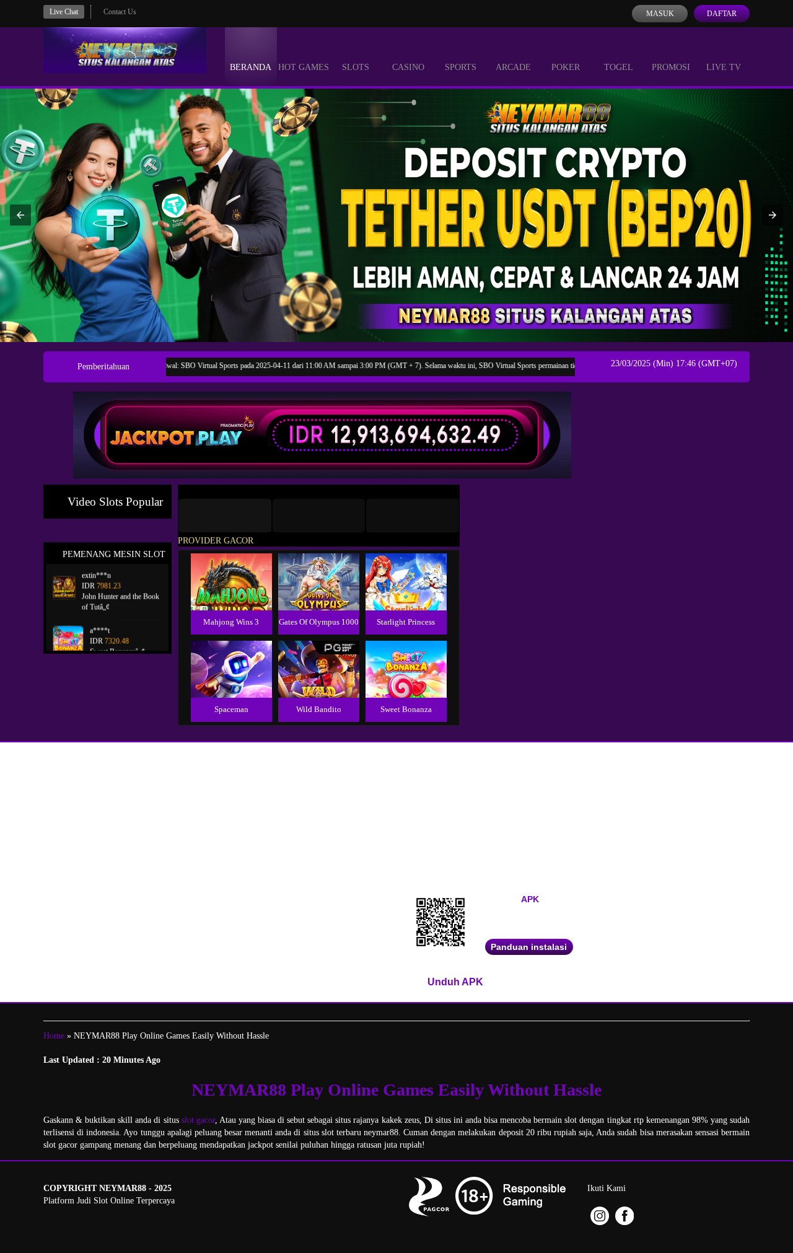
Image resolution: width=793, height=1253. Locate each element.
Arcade (513, 67)
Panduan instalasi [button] (529, 947)
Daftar (722, 13)
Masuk (660, 13)
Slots (355, 67)
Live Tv (723, 67)
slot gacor (198, 1120)
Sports (460, 67)
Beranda (250, 67)
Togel (618, 67)
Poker (565, 67)
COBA (231, 567)
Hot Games (303, 67)
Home (53, 1035)
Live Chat (64, 11)
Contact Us (119, 11)
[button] (20, 215)
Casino (408, 67)
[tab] (224, 515)
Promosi (671, 67)
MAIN (231, 595)
